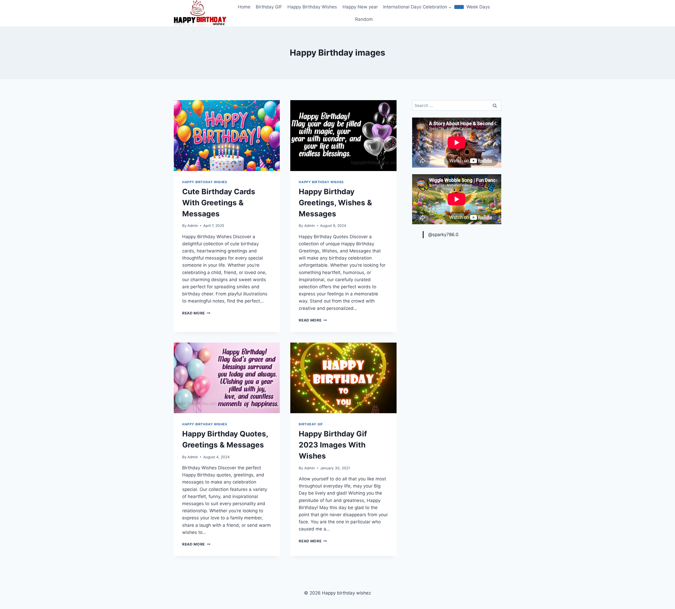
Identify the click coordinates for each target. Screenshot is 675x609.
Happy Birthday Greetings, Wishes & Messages (335, 202)
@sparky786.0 (443, 234)
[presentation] (227, 135)
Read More (196, 313)
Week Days (478, 6)
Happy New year (360, 6)
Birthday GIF (269, 6)
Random (364, 19)
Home (244, 6)
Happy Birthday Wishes (312, 6)
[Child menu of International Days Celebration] (459, 7)
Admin (192, 225)
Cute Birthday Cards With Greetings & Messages (218, 202)
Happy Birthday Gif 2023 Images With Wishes (333, 444)
